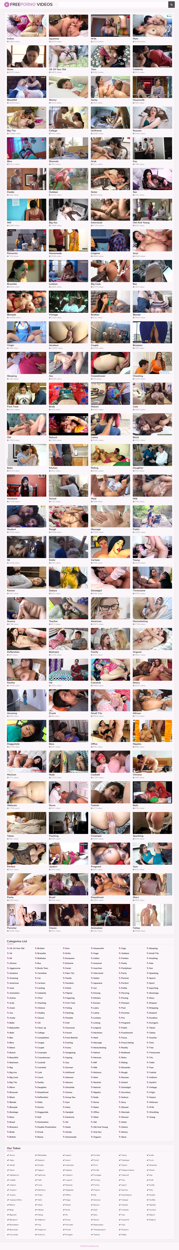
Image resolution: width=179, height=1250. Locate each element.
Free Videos (31, 4)
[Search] (171, 4)
